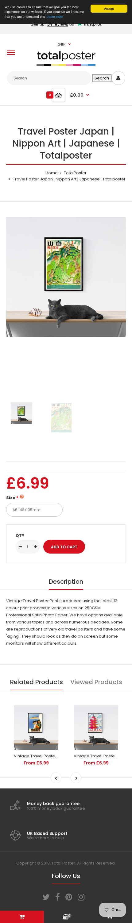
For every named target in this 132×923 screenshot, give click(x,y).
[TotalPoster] (66, 64)
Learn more (55, 16)
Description (66, 581)
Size (10, 498)
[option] (66, 277)
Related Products (36, 682)
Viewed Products (96, 682)
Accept (109, 8)
